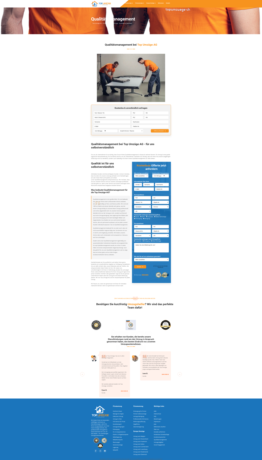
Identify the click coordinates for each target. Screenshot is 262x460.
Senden (139, 267)
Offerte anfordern (159, 131)
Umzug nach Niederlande (140, 452)
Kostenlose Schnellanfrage (161, 434)
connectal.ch (158, 459)
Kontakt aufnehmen (159, 432)
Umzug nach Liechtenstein (141, 446)
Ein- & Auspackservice (119, 432)
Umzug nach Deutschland (140, 439)
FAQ (155, 416)
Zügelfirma (136, 424)
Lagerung (115, 447)
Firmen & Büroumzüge (139, 414)
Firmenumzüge (139, 3)
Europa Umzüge (150, 3)
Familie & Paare (117, 411)
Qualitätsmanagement (160, 439)
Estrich (137, 216)
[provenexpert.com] (96, 440)
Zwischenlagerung (138, 427)
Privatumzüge (128, 3)
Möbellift (115, 450)
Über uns (156, 429)
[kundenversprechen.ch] (100, 445)
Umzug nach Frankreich (140, 441)
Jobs (155, 424)
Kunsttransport (117, 424)
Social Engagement (159, 445)
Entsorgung (138, 218)
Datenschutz (157, 414)
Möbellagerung (117, 437)
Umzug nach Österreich (140, 454)
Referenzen (161, 3)
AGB (155, 411)
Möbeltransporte (118, 439)
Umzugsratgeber (158, 442)
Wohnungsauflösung (139, 421)
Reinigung (147, 218)
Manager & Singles (118, 414)
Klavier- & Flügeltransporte (120, 434)
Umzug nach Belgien (139, 436)
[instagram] (100, 450)
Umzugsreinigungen (118, 427)
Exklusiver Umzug (118, 416)
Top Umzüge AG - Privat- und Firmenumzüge (105, 23)
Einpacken (150, 216)
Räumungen (116, 442)
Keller (143, 216)
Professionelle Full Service (140, 419)
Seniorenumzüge (118, 445)
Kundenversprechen (159, 437)
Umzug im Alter (117, 419)
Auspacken (138, 241)
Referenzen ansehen (160, 427)
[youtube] (104, 450)
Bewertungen (157, 419)
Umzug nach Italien (138, 444)
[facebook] (95, 450)
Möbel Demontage (160, 216)
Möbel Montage (156, 241)
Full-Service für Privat (119, 421)
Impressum (157, 421)
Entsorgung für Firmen (139, 411)
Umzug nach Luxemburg (140, 449)
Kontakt (168, 3)
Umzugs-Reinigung (138, 416)
